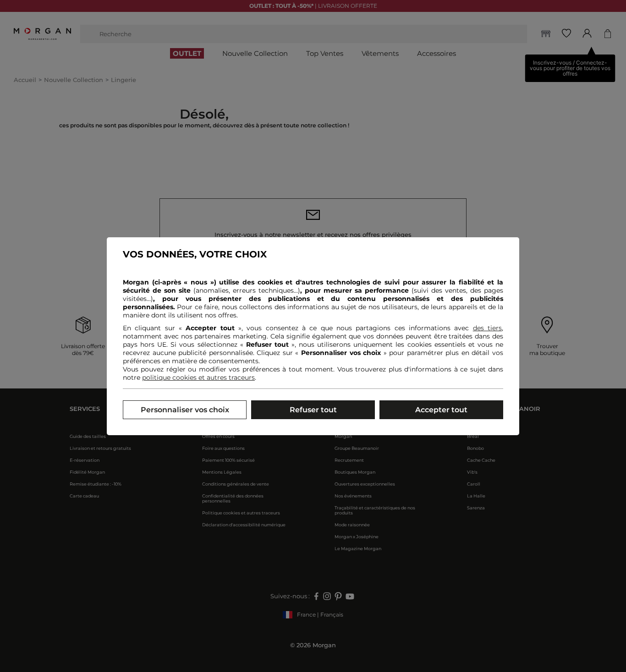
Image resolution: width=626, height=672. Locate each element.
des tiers (487, 328)
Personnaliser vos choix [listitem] (185, 409)
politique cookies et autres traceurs (198, 377)
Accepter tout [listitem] (441, 409)
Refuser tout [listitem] (313, 409)
